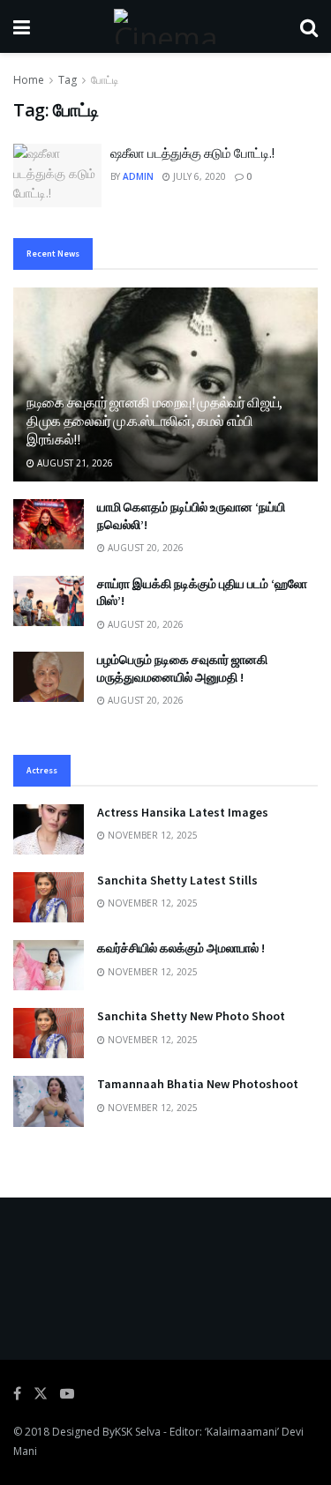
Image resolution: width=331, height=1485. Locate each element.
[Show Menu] (21, 26)
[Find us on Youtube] (67, 1394)
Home (28, 79)
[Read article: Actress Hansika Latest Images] (48, 829)
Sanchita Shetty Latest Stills (177, 880)
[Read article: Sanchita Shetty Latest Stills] (48, 897)
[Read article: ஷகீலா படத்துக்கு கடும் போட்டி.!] (57, 175)
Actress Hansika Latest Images (182, 812)
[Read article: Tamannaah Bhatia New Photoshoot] (48, 1101)
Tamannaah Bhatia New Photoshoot (197, 1084)
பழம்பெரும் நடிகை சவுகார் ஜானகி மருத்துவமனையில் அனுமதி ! (182, 668)
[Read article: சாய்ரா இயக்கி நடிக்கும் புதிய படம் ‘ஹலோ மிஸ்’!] (48, 601)
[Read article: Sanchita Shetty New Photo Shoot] (48, 1033)
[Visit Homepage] (165, 26)
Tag (67, 79)
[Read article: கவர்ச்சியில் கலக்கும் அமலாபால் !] (48, 965)
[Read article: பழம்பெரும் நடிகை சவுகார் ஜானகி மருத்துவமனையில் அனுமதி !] (48, 677)
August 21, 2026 (73, 463)
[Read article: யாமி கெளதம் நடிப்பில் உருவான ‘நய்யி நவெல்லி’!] (48, 524)
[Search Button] (309, 26)
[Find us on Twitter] (41, 1394)
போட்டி (104, 79)
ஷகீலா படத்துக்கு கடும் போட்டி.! (192, 153)
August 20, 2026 (144, 547)
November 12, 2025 (151, 835)
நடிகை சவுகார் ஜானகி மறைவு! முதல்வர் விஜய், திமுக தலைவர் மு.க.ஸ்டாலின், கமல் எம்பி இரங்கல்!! (154, 420)
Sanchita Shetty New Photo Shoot (191, 1016)
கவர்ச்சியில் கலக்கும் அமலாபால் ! (181, 948)
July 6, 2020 (198, 176)
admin (138, 176)
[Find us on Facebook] (17, 1394)
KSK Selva (138, 1431)
